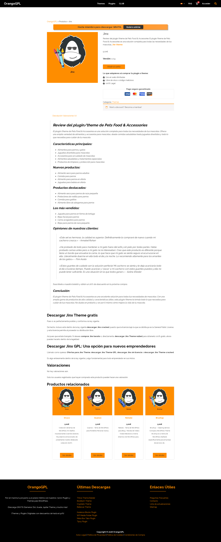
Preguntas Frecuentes (159, 498)
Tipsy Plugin (82, 521)
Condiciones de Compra (134, 535)
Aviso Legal (81, 535)
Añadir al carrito (114, 67)
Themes (101, 4)
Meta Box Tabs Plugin (86, 518)
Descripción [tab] (57, 116)
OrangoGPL (12, 3)
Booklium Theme (84, 501)
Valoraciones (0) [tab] (70, 116)
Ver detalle (66, 455)
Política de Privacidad (96, 535)
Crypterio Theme (84, 504)
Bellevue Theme (84, 507)
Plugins (112, 4)
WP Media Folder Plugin (87, 515)
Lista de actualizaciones (160, 504)
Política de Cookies (115, 535)
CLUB (121, 4)
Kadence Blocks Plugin (86, 512)
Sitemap (153, 507)
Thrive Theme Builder (86, 498)
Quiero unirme (133, 27)
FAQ (190, 4)
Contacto (154, 501)
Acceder (206, 4)
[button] (183, 3)
